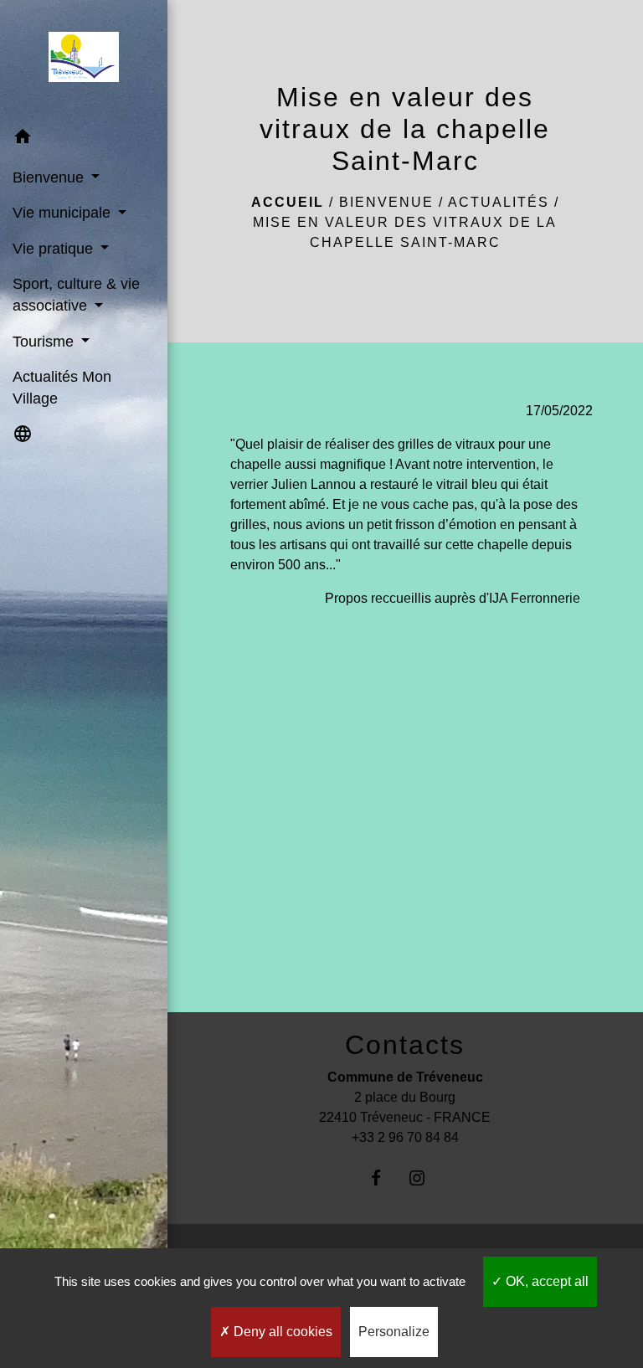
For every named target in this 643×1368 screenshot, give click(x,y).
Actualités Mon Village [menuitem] (62, 387)
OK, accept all (545, 1281)
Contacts (405, 1045)
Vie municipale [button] (64, 212)
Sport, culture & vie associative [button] (76, 294)
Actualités (498, 202)
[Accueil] (83, 60)
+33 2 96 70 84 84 (405, 1137)
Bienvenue (386, 202)
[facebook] (384, 1178)
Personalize (394, 1331)
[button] (84, 139)
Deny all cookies (281, 1331)
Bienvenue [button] (50, 177)
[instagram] (425, 1178)
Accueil (287, 202)
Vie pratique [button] (55, 248)
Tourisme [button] (45, 341)
